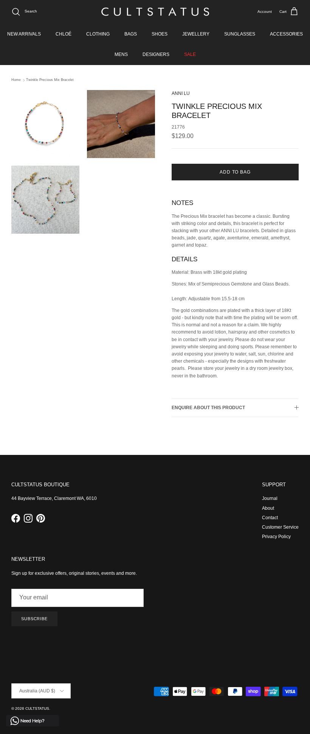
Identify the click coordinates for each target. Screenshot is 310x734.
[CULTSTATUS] (155, 12)
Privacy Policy (276, 536)
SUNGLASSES (239, 34)
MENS (121, 54)
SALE (190, 54)
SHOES (159, 34)
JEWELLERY (195, 34)
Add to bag (235, 172)
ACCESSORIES (286, 34)
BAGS (130, 34)
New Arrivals (24, 34)
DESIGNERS (156, 54)
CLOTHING (98, 34)
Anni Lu (181, 93)
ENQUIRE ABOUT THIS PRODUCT (208, 407)
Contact (270, 517)
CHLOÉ (63, 34)
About (268, 508)
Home (16, 80)
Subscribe (34, 618)
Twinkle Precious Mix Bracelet (50, 80)
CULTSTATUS (37, 708)
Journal (269, 498)
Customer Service (280, 527)
